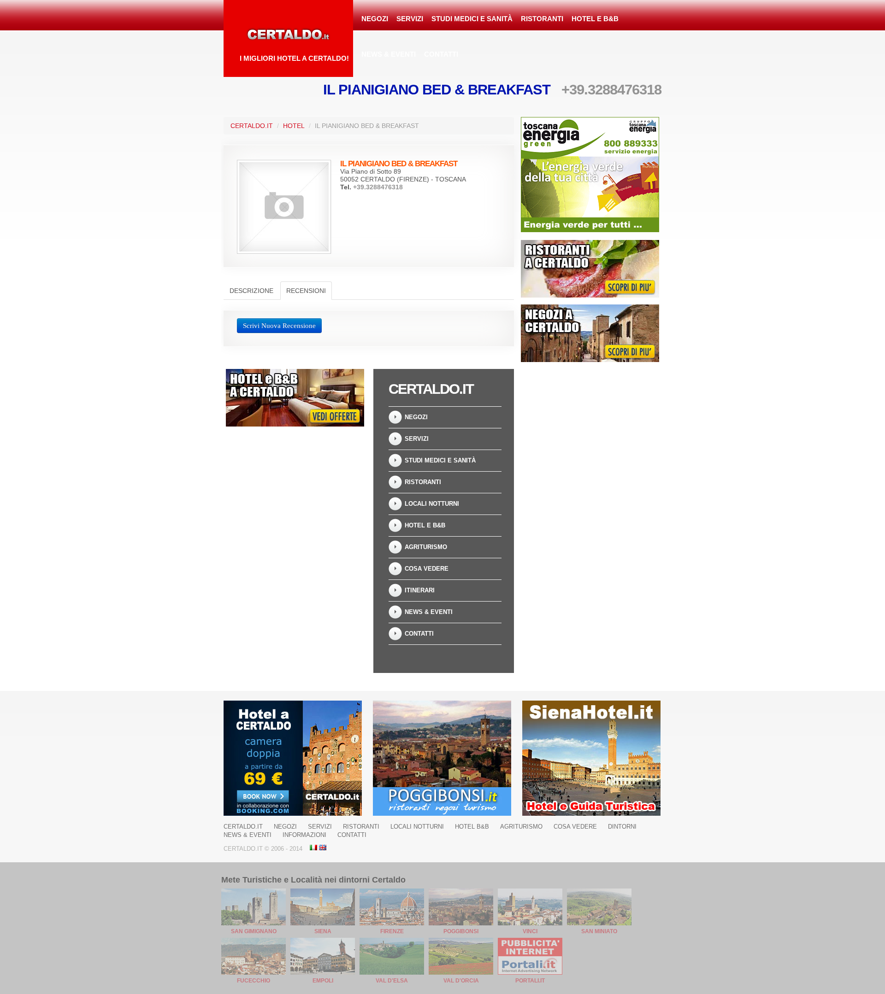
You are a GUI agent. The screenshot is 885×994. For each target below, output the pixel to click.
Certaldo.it (251, 125)
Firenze (392, 931)
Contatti (441, 54)
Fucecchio (253, 980)
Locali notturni (432, 503)
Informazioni (304, 834)
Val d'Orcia (461, 980)
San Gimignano (254, 931)
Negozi (374, 19)
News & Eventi (388, 54)
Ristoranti (542, 19)
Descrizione (251, 290)
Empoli (323, 980)
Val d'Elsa (392, 980)
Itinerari (420, 590)
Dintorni (622, 826)
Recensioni (306, 290)
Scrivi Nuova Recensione (279, 325)
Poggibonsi (460, 931)
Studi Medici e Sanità (472, 19)
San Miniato (599, 931)
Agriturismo (426, 547)
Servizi (409, 19)
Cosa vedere (426, 568)
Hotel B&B (472, 826)
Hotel (294, 125)
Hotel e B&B (595, 19)
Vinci (530, 931)
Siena (322, 931)
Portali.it (530, 980)
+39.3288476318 (611, 90)
